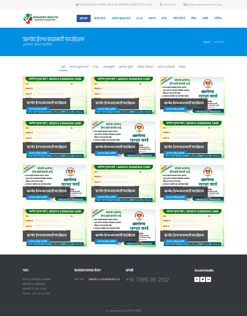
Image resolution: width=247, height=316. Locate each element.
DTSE (139, 18)
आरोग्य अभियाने (166, 67)
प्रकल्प (152, 18)
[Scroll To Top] (240, 312)
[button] (149, 111)
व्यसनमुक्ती (109, 67)
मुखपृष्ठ (84, 18)
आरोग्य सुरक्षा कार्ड (121, 18)
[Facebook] (196, 279)
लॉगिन (218, 18)
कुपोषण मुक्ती (126, 67)
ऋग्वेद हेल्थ (99, 18)
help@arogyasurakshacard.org (204, 4)
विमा (193, 18)
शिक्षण (182, 67)
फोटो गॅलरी (179, 18)
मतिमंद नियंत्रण (145, 67)
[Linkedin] (208, 279)
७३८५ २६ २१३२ (169, 4)
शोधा (164, 18)
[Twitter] (202, 279)
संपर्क (205, 18)
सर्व (63, 67)
